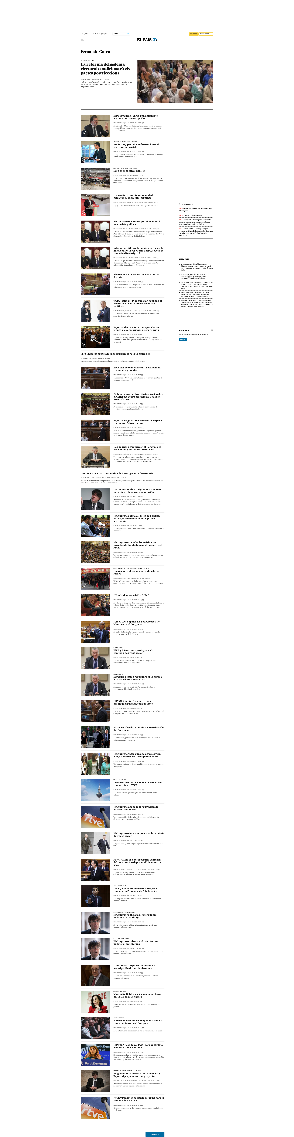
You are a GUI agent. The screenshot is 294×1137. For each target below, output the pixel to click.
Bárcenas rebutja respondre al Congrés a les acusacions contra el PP (137, 678)
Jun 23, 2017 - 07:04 (137, 790)
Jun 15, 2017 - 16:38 (136, 1105)
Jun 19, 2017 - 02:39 (137, 1001)
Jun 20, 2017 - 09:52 (137, 922)
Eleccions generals (87, 60)
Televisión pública (119, 780)
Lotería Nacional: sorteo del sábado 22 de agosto (195, 209)
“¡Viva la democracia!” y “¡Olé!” (131, 595)
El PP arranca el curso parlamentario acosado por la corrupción (135, 117)
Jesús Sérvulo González (133, 869)
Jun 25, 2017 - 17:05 (137, 708)
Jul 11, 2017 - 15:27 (136, 375)
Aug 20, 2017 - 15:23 (137, 151)
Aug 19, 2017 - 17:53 (136, 175)
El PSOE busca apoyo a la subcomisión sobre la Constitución (115, 354)
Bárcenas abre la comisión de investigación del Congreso (138, 729)
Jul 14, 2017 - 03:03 (152, 311)
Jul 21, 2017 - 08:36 (152, 229)
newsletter (184, 330)
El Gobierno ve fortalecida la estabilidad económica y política (137, 369)
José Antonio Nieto (119, 886)
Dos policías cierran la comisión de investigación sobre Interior (118, 474)
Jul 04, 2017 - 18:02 (119, 477)
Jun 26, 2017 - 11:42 (137, 657)
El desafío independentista (122, 938)
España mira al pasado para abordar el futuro (136, 572)
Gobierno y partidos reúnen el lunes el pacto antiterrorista (136, 146)
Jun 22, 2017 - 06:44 (137, 814)
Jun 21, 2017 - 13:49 (153, 869)
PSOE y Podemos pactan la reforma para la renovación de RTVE (138, 1099)
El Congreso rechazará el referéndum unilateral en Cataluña (135, 942)
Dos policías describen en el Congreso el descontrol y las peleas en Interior (137, 448)
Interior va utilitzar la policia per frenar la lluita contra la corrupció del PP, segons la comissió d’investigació (138, 251)
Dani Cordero (117, 1081)
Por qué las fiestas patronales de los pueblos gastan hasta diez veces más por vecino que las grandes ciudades (195, 222)
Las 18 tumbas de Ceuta (193, 215)
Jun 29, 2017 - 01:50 (144, 578)
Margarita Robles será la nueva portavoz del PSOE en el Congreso (137, 995)
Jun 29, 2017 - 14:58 (137, 525)
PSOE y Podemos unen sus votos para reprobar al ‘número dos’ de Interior (135, 889)
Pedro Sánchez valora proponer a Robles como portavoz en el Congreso (137, 1022)
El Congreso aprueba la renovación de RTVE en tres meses (135, 808)
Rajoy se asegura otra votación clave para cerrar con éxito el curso (137, 422)
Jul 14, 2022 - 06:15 (104, 79)
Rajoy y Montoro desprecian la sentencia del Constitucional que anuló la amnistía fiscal (137, 862)
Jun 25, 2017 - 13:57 (136, 735)
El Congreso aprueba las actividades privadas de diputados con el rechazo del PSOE (137, 545)
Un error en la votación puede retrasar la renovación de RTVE (137, 784)
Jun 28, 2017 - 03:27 (137, 629)
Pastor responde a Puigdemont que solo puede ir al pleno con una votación (137, 491)
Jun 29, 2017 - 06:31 (137, 552)
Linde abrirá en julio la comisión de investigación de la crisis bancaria (134, 967)
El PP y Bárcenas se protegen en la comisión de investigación (133, 651)
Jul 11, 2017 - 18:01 (103, 358)
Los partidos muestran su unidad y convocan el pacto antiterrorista (134, 196)
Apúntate (183, 339)
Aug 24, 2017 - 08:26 (137, 123)
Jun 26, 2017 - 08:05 (137, 684)
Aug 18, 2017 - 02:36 (150, 202)
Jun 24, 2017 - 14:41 (137, 761)
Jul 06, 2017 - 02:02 (152, 454)
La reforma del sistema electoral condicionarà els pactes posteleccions (105, 69)
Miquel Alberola (130, 578)
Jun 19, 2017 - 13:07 (136, 973)
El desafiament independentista (123, 912)
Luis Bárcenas (118, 647)
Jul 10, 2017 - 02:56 (137, 428)
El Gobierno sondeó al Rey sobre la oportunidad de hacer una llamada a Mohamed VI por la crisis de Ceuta (193, 276)
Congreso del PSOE (119, 991)
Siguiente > (155, 1134)
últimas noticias (186, 204)
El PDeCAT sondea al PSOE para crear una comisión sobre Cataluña (138, 1046)
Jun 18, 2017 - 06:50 (137, 1028)
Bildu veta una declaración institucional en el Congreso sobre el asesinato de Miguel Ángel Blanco (138, 397)
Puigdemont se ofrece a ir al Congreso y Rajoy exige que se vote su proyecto (136, 1075)
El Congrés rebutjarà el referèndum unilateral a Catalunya (135, 916)
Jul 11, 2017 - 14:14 (136, 404)
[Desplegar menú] (82, 40)
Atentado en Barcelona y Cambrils (125, 142)
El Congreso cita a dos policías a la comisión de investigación (138, 834)
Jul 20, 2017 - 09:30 (152, 258)
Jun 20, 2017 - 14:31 (137, 895)
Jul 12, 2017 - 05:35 (137, 334)
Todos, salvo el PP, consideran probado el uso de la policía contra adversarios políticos (137, 304)
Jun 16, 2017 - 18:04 (137, 1052)
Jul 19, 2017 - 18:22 (136, 282)
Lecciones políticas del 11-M (129, 171)
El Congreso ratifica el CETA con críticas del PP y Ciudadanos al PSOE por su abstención (136, 519)
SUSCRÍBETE (194, 34)
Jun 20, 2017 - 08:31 (137, 948)
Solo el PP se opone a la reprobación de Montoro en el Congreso (136, 623)
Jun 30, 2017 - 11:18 (136, 496)
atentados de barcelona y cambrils (125, 168)
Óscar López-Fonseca (120, 229)
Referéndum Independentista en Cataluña (127, 1071)
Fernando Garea (95, 52)
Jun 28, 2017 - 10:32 (137, 600)
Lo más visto (184, 259)
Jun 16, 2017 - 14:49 (153, 1081)
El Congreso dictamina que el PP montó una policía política (136, 223)
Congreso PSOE (118, 1018)
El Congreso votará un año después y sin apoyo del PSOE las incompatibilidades (137, 755)
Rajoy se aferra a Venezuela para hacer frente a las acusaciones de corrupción (136, 328)
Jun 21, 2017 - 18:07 (136, 840)
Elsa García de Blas (131, 202)
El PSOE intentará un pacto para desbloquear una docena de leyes (133, 702)
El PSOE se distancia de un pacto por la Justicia (136, 276)
